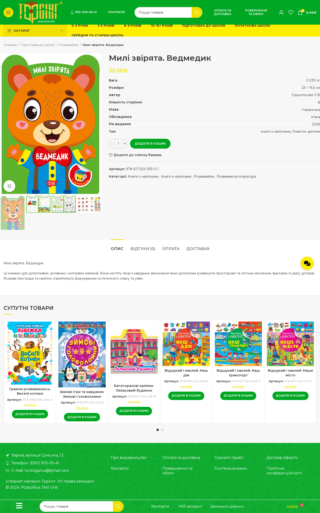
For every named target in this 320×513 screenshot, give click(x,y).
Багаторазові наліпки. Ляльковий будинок (134, 388)
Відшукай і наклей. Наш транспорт (238, 372)
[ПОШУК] (197, 12)
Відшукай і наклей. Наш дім (186, 372)
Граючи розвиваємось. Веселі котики (30, 391)
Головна (10, 45)
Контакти (116, 12)
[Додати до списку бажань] (50, 329)
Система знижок (231, 468)
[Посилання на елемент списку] (53, 463)
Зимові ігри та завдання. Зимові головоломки (82, 394)
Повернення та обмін (256, 12)
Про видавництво (129, 457)
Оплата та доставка (222, 12)
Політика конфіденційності (284, 470)
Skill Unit (49, 487)
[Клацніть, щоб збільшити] (9, 186)
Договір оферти (282, 457)
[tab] (117, 246)
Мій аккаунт (190, 506)
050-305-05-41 (86, 12)
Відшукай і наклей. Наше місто (290, 372)
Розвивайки (69, 45)
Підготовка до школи (38, 45)
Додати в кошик (150, 143)
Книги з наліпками (143, 176)
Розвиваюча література (236, 176)
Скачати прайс (229, 457)
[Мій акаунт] (281, 12)
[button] (30, 414)
